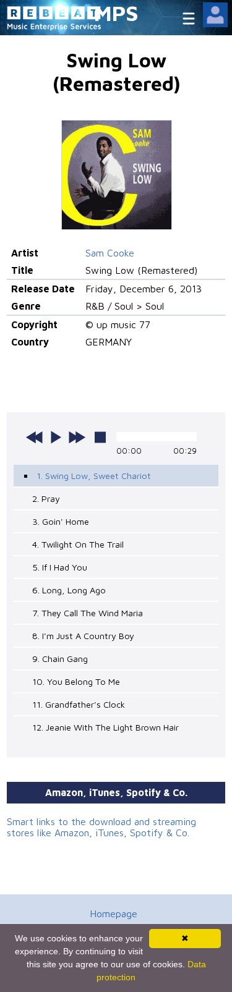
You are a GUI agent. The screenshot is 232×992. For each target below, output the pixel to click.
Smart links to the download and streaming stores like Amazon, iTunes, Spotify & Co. (101, 827)
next (76, 437)
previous (34, 437)
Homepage (113, 913)
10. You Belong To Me (76, 681)
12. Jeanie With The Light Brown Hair (105, 727)
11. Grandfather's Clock (78, 704)
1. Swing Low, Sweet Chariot (94, 475)
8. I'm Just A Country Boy (83, 635)
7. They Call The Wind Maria (87, 613)
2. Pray (46, 498)
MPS (116, 12)
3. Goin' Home (60, 521)
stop (100, 437)
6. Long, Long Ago (69, 590)
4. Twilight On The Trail (78, 544)
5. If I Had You (59, 567)
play (55, 437)
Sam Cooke (109, 252)
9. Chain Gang (60, 658)
